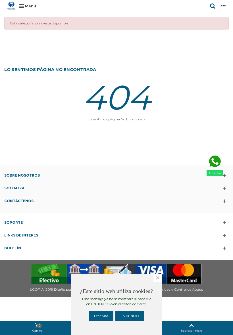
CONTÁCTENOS (19, 201)
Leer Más (101, 316)
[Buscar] (212, 5)
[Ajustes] (223, 5)
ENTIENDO (129, 316)
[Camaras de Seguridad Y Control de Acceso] (11, 5)
